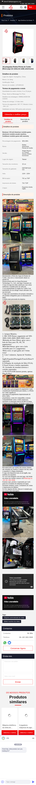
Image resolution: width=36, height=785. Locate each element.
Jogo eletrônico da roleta (25, 20)
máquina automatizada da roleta (14, 617)
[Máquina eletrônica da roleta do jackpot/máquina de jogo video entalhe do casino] (10, 715)
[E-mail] (9, 642)
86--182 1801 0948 (28, 3)
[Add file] (2, 782)
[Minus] (33, 738)
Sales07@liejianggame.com (12, 1)
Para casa (4, 20)
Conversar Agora (18, 648)
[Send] (33, 782)
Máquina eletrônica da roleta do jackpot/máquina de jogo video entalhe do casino (9, 726)
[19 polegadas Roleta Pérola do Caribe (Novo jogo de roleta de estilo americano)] (18, 42)
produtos (12, 20)
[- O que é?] (5, 643)
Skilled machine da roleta (12, 621)
